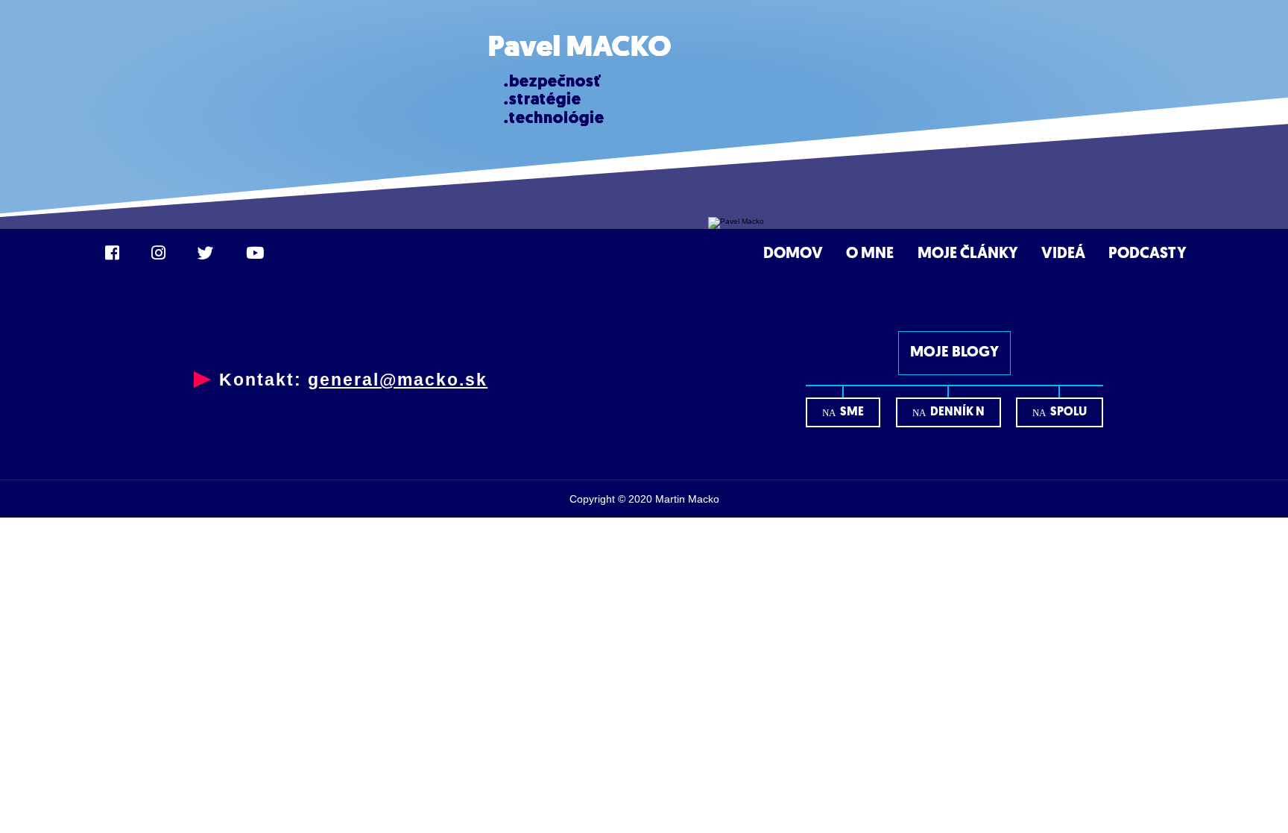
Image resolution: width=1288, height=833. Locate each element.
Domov (793, 254)
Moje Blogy (954, 352)
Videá (1063, 254)
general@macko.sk (397, 379)
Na (843, 412)
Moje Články (968, 254)
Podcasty (1147, 254)
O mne (870, 254)
